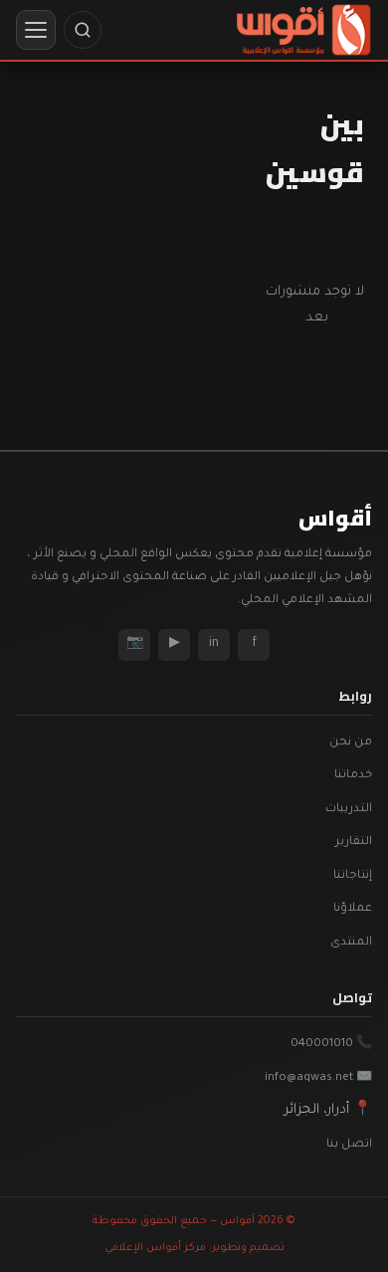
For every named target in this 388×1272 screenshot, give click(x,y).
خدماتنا (353, 775)
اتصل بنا (349, 1145)
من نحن (350, 743)
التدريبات (348, 809)
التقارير (353, 842)
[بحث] (82, 30)
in (214, 644)
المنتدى (351, 943)
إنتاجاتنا (352, 876)
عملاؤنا (352, 909)
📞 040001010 (331, 1044)
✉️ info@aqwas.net (318, 1078)
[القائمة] (36, 30)
